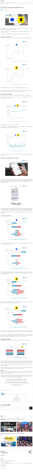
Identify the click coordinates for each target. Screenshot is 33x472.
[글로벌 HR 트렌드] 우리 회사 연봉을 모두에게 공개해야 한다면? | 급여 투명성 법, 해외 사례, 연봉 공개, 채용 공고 (8, 419)
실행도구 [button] (11, 2)
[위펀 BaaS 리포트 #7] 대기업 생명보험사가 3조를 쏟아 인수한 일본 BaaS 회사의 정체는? (8, 434)
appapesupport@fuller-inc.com (16, 385)
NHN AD (2, 459)
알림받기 (16, 396)
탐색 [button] (1, 2)
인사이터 (9, 2)
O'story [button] (13, 2)
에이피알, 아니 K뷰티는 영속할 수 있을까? (20, 433)
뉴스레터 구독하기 (2, 455)
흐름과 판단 (7, 2)
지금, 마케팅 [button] (4, 2)
